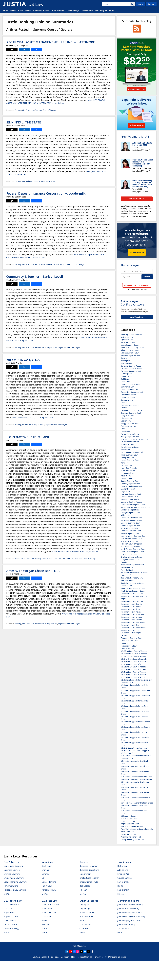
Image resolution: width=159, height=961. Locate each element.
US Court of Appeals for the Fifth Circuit (136, 776)
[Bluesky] (84, 951)
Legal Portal (53, 957)
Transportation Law (129, 646)
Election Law (126, 421)
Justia (83, 946)
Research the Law (41, 11)
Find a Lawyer (9, 11)
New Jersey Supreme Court (131, 538)
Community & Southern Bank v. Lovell (34, 276)
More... (7, 893)
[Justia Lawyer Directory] (92, 951)
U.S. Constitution (11, 904)
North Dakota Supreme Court (132, 551)
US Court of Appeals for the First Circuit (136, 779)
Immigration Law (127, 457)
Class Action (47, 558)
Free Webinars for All (135, 136)
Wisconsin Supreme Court (131, 834)
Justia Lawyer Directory (128, 908)
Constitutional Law (128, 394)
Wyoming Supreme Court (131, 837)
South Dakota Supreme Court (132, 591)
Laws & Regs (73, 11)
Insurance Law (126, 465)
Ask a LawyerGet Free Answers (132, 302)
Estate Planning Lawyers (15, 882)
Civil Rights (125, 379)
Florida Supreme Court (130, 434)
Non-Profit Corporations (130, 546)
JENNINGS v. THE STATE (23, 122)
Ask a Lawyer (24, 11)
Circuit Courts (10, 920)
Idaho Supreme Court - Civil (132, 452)
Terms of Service (84, 957)
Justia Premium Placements (130, 912)
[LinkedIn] (66, 951)
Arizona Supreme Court (130, 353)
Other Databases (89, 900)
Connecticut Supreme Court (132, 392)
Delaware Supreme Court (131, 413)
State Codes (47, 908)
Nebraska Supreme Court (131, 531)
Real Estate (85, 885)
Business (84, 861)
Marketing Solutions (104, 11)
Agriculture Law (127, 340)
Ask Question (136, 317)
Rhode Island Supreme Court (132, 583)
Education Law (126, 418)
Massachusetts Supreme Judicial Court (136, 507)
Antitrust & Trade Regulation (132, 347)
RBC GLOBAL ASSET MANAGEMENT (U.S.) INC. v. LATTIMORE (50, 42)
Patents (124, 562)
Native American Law (129, 528)
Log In (140, 4)
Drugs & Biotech (127, 415)
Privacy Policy (100, 957)
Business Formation (89, 866)
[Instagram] (77, 951)
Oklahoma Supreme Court (131, 557)
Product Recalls (87, 916)
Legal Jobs (84, 904)
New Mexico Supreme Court (132, 541)
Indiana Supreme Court (130, 460)
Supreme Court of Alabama (132, 593)
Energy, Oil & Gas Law (130, 423)
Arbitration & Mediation (24, 558)
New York (46, 924)
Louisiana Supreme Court (131, 494)
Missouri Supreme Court (130, 523)
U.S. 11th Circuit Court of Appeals (134, 654)
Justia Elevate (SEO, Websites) (131, 916)
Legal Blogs (85, 908)
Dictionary (122, 866)
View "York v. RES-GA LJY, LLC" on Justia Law (32, 417)
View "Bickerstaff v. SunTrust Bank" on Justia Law (75, 551)
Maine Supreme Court (129, 497)
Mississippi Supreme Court (131, 520)
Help (73, 957)
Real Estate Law (127, 580)
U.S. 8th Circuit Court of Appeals (133, 674)
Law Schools (58, 11)
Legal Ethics (125, 491)
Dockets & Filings (12, 928)
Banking (18, 110)
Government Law (128, 444)
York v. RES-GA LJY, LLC (23, 359)
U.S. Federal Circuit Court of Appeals (135, 750)
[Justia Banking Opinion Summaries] (14, 4)
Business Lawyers (12, 870)
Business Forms (87, 912)
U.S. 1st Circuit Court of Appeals (133, 656)
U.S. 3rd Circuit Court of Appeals (133, 661)
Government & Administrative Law (134, 439)
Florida (45, 920)
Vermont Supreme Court (130, 821)
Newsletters (87, 11)
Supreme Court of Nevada (131, 619)
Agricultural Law (127, 337)
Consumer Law (59, 558)
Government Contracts (130, 442)
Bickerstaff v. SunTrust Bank (27, 437)
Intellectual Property (129, 468)
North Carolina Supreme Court (133, 549)
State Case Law (49, 912)
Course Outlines (124, 878)
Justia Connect (39, 957)
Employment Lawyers (14, 878)
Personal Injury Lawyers (15, 889)
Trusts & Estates (127, 648)
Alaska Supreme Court (130, 345)
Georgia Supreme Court (130, 436)
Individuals (47, 861)
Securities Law (126, 585)
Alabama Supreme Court (130, 342)
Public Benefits (127, 575)
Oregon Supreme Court (130, 559)
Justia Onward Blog (126, 924)
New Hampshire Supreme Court (133, 536)
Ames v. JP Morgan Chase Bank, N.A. (33, 571)
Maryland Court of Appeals (131, 502)
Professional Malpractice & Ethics (48, 264)
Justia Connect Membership (130, 904)
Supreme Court (11, 916)
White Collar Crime (128, 831)
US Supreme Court (128, 816)
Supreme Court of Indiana (131, 612)
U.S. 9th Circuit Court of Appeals (133, 677)
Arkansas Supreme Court (131, 355)
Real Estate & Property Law (46, 347)
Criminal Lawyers (12, 874)
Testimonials (123, 928)
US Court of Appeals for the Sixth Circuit (137, 803)
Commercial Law (127, 387)
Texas (44, 928)
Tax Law (124, 635)
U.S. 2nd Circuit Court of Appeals (134, 659)
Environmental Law (128, 426)
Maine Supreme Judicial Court (132, 499)
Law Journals (123, 882)
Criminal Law (27, 181)
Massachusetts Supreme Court (133, 504)
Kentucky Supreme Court (131, 483)
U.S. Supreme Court (128, 753)
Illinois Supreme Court (129, 455)
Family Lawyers (11, 885)
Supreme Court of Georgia (45, 110)
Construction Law (128, 397)
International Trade (128, 473)
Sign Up (151, 4)
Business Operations (89, 870)
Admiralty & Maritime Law (131, 334)
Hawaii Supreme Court (130, 447)
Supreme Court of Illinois (130, 609)
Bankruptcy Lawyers (13, 866)
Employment (85, 874)
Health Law (125, 449)
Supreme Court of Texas (130, 630)
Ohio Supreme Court (129, 554)
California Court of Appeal (131, 366)
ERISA (123, 428)
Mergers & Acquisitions (130, 510)
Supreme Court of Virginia (131, 633)
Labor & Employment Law (131, 486)
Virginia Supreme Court (130, 824)
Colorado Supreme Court (131, 384)
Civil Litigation (126, 374)
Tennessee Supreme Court (131, 638)
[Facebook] (74, 951)
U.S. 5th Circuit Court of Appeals (133, 667)
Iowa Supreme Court (129, 478)
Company (65, 957)
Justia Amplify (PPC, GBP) (128, 920)
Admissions (122, 870)
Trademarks (85, 924)
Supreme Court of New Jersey (133, 622)
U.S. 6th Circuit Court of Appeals (133, 669)
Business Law (126, 363)
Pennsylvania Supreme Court (132, 565)
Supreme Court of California (132, 601)
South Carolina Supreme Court (133, 588)
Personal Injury (127, 567)
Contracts (70, 558)
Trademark (125, 643)
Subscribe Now (137, 252)
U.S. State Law (49, 900)
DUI (43, 878)
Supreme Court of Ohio (130, 625)
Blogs (120, 885)
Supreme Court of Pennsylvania (133, 627)
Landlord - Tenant (128, 489)
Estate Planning (49, 882)
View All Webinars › (137, 198)
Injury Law (125, 462)
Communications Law (129, 389)
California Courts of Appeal (131, 368)
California (46, 916)
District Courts (10, 924)
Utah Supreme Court (129, 818)
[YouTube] (70, 951)
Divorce (45, 874)
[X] (88, 951)
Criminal (45, 870)
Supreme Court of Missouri (131, 617)
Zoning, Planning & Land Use (132, 839)
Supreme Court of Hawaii (131, 606)
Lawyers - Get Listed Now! (136, 285)
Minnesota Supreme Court (131, 517)
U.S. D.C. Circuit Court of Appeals (134, 748)
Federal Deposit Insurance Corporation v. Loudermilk (45, 193)
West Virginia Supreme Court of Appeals (137, 829)
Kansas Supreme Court (130, 481)
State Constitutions (51, 904)
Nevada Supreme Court (130, 533)
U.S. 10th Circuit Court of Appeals (134, 651)
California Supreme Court (131, 371)
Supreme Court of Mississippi (132, 614)
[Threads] (81, 951)
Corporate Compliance (130, 405)
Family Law (125, 431)
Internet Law (126, 476)
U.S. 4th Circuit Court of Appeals (133, 664)
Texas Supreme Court (129, 640)
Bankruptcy (125, 360)
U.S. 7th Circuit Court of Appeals (133, 672)
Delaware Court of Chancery (132, 410)
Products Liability (127, 570)
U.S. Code (8, 908)
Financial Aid (123, 874)
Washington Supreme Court (132, 826)
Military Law (125, 515)
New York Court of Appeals (131, 544)
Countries (84, 928)
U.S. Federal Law (13, 900)
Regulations (9, 912)
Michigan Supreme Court (130, 512)
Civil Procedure (28, 110)
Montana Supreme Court (131, 525)
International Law (128, 470)
